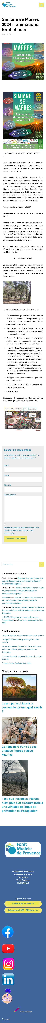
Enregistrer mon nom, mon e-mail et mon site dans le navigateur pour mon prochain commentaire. (21, 530)
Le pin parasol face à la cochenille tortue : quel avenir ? (23, 635)
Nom (6, 465)
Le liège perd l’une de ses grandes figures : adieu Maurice (19, 750)
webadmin (6, 598)
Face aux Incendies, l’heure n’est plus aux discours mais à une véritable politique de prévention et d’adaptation (22, 581)
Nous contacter (26, 1011)
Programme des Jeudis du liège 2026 (16, 663)
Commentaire (10, 495)
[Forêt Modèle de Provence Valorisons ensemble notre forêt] (9, 5)
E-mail (7, 475)
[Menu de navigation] (41, 5)
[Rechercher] (41, 564)
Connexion (6, 1019)
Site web (7, 485)
